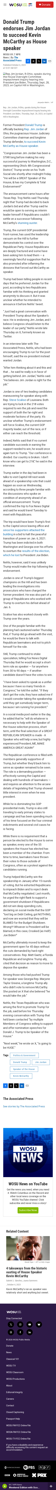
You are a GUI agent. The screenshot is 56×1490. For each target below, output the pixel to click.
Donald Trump (33, 125)
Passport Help (13, 1419)
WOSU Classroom (14, 1372)
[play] (5, 1486)
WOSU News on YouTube (28, 1184)
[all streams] (52, 1486)
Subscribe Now (28, 1210)
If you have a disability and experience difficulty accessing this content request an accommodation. (27, 1447)
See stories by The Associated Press (24, 1106)
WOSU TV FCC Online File (18, 1439)
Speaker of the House (24, 1069)
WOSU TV (11, 1366)
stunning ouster (27, 223)
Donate (46, 4)
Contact (10, 1405)
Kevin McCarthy (21, 1076)
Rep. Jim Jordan (34, 129)
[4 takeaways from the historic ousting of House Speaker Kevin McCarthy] (28, 1248)
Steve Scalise (17, 400)
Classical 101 (12, 1359)
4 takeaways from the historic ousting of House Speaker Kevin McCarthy (26, 1272)
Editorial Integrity (14, 1392)
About (9, 1386)
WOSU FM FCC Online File (18, 1425)
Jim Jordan (41, 1062)
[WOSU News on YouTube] (28, 1152)
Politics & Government (24, 1055)
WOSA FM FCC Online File (18, 1432)
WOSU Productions (15, 1379)
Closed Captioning (15, 1412)
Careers (10, 1399)
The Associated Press (12, 59)
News (9, 1352)
